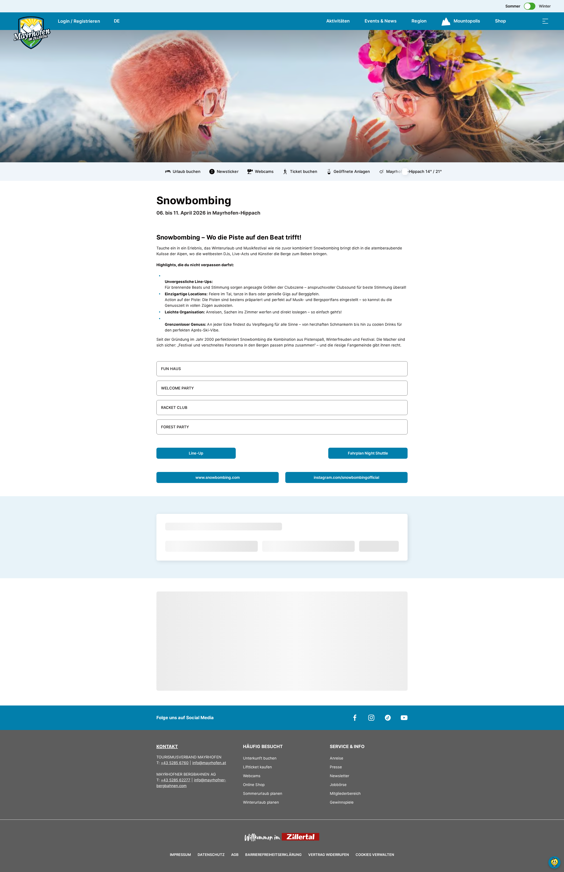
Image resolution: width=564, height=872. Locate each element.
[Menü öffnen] (545, 21)
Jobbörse (338, 784)
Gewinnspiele (342, 802)
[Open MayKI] (554, 862)
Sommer (512, 6)
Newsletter (339, 776)
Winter (545, 6)
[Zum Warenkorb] (523, 21)
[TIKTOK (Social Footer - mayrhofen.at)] (387, 717)
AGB (235, 854)
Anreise (336, 758)
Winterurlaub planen (261, 802)
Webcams (251, 776)
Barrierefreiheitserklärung (273, 854)
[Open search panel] (534, 21)
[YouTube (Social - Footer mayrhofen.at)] (404, 717)
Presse (336, 767)
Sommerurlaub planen (262, 793)
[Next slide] (407, 171)
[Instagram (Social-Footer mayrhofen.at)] (371, 717)
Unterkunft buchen (259, 758)
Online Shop (253, 784)
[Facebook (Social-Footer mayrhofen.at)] (355, 717)
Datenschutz (211, 854)
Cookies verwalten (375, 854)
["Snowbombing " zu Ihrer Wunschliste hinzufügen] (403, 198)
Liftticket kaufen (257, 767)
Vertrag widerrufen (328, 854)
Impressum (180, 854)
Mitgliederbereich (345, 793)
